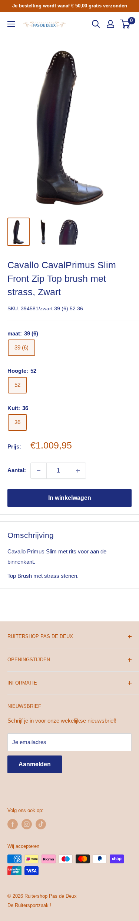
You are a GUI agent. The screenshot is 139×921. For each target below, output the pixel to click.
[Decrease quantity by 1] (38, 470)
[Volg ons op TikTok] (41, 824)
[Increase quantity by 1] (78, 470)
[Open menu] (11, 24)
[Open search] (96, 24)
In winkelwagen (69, 498)
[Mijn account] (110, 24)
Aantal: (16, 470)
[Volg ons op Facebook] (12, 824)
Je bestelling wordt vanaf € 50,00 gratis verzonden (69, 5)
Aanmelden (35, 764)
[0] (125, 24)
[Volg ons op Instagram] (26, 824)
